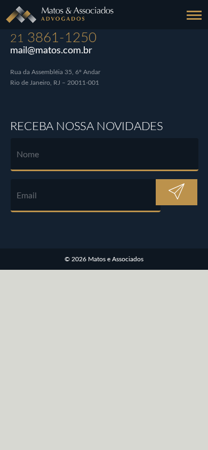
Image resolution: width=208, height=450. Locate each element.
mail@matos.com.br (51, 50)
